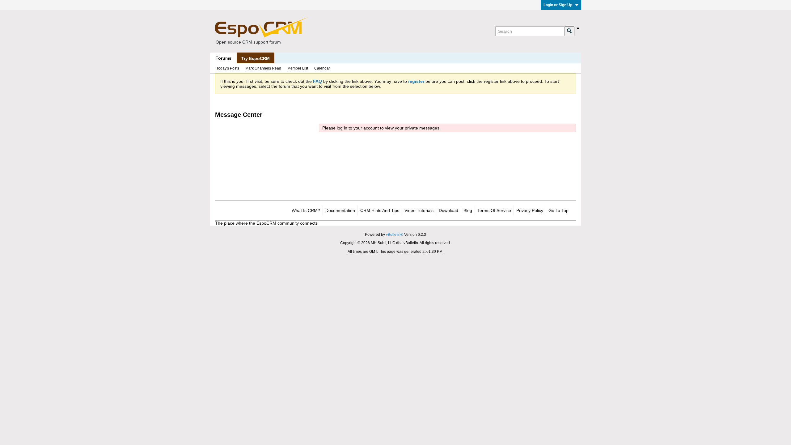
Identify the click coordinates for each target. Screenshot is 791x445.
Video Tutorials (419, 210)
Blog (467, 210)
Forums (223, 58)
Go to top (558, 210)
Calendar (322, 68)
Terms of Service (494, 210)
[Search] (569, 31)
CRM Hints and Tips (379, 210)
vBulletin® (394, 234)
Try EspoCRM (255, 58)
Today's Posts (227, 68)
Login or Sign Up (558, 5)
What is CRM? (306, 210)
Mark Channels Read (263, 68)
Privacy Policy (529, 210)
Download (448, 210)
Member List (297, 68)
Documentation (340, 210)
